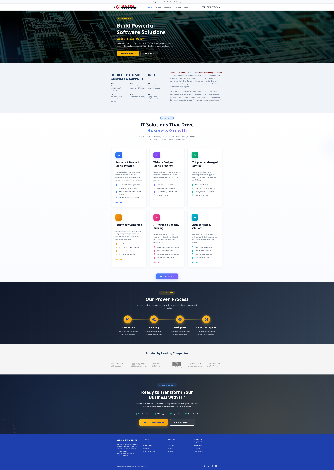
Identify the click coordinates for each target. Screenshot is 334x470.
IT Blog (178, 7)
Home (150, 7)
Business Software (148, 442)
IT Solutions (167, 7)
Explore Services (153, 58)
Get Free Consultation (128, 58)
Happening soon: (158, 2)
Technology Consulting (149, 451)
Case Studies (198, 445)
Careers (170, 448)
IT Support (146, 448)
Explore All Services (166, 276)
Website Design (147, 445)
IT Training (197, 448)
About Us (158, 7)
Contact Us (187, 7)
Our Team (171, 445)
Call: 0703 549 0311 (212, 8)
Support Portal (198, 451)
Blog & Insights (198, 442)
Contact (170, 451)
